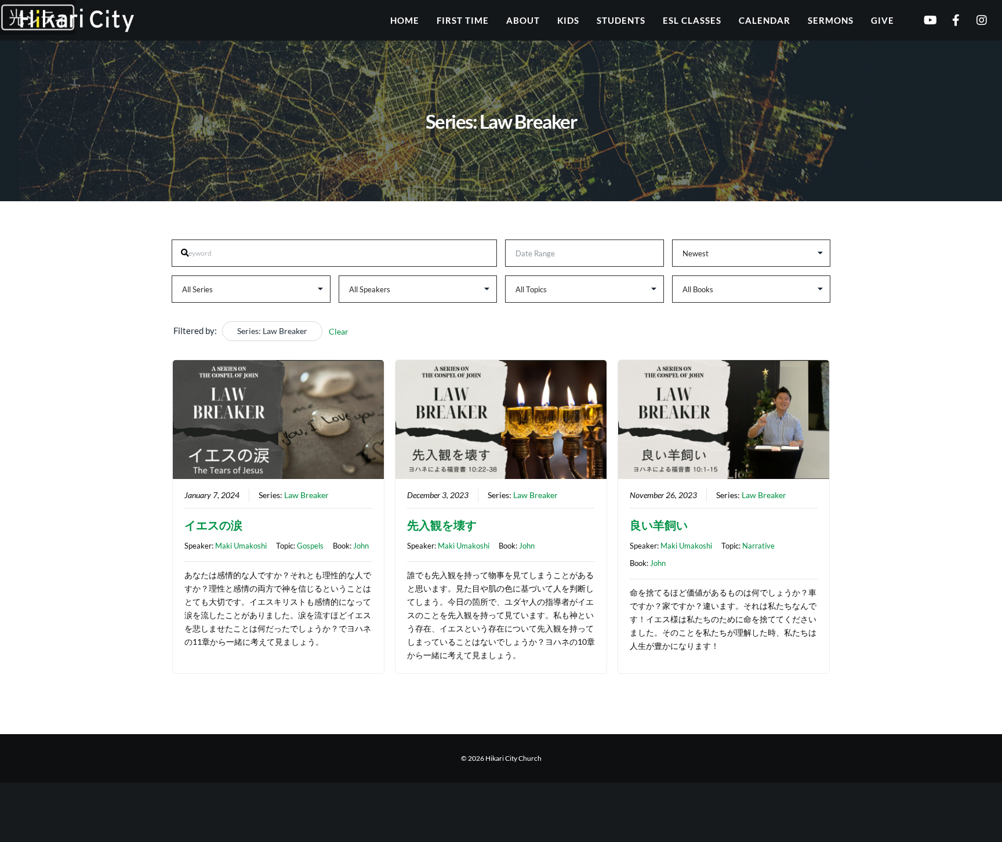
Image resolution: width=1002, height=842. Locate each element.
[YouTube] (922, 20)
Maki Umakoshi (241, 545)
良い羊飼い (659, 525)
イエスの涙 (213, 525)
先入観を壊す (442, 525)
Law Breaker (306, 495)
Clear (338, 331)
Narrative (758, 545)
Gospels (310, 545)
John (361, 545)
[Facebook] (948, 20)
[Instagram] (974, 20)
